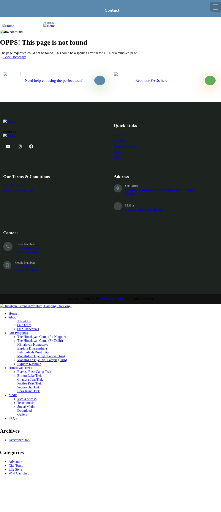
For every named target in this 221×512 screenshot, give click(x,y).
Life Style (15, 469)
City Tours (16, 465)
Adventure (16, 461)
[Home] (8, 26)
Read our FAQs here (151, 80)
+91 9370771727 (26, 266)
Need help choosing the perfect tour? (54, 80)
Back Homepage (14, 57)
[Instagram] (19, 146)
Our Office (132, 185)
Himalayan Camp (112, 299)
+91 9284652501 (27, 248)
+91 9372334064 (26, 270)
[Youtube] (8, 146)
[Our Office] (118, 188)
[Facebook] (31, 146)
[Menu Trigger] (215, 7)
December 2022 (19, 440)
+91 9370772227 (27, 252)
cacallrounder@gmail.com (144, 209)
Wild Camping (18, 473)
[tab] (110, 10)
